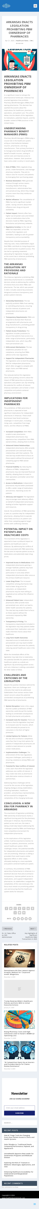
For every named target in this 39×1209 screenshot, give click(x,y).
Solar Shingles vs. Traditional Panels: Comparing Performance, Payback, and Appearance (19, 1146)
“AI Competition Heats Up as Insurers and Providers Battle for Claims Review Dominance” (19, 1064)
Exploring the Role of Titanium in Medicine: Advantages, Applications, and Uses (19, 1165)
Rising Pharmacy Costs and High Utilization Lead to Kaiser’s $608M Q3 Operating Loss (19, 1034)
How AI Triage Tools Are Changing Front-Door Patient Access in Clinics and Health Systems (19, 1137)
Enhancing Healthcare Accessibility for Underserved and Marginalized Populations (18, 1174)
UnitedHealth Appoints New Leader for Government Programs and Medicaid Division (19, 1155)
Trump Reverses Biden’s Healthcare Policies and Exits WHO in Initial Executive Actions (18, 1003)
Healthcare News (22, 41)
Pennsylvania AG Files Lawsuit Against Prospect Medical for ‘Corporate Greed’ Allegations (19, 972)
